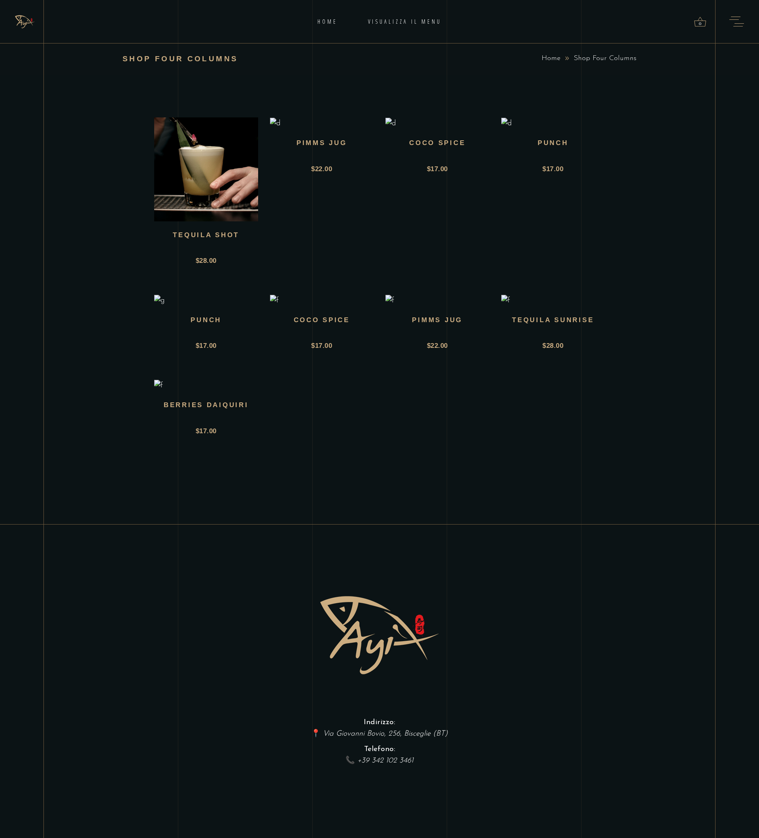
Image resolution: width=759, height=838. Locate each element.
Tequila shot (206, 235)
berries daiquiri (206, 405)
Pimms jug (321, 143)
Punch (553, 143)
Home (551, 58)
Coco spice (437, 143)
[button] (209, 174)
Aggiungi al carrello (215, 143)
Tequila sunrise (553, 320)
